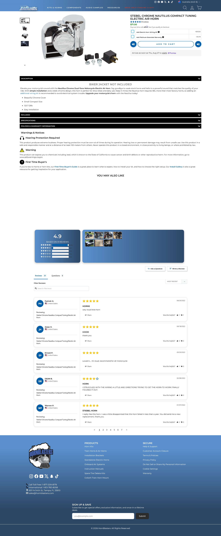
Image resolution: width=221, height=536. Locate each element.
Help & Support (150, 446)
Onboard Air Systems (95, 464)
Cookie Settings (150, 469)
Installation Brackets (94, 455)
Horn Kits (89, 446)
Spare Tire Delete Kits (95, 473)
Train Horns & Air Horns (96, 451)
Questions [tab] (56, 275)
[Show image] (25, 20)
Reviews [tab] (38, 275)
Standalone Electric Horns (97, 460)
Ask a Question (156, 268)
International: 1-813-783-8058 (43, 487)
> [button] (126, 429)
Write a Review (178, 268)
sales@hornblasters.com (41, 493)
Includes (25, 115)
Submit (142, 516)
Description (27, 78)
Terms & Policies (150, 455)
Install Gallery (176, 167)
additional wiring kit (29, 93)
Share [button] (89, 315)
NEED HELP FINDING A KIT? (139, 8)
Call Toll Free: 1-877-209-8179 (43, 484)
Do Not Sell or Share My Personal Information (164, 464)
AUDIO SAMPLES (94, 8)
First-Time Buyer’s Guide (65, 167)
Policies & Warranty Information (38, 126)
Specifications (28, 120)
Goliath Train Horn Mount (97, 478)
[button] (178, 315)
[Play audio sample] (133, 44)
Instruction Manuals (94, 469)
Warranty (147, 473)
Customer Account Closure (155, 451)
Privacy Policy (149, 460)
